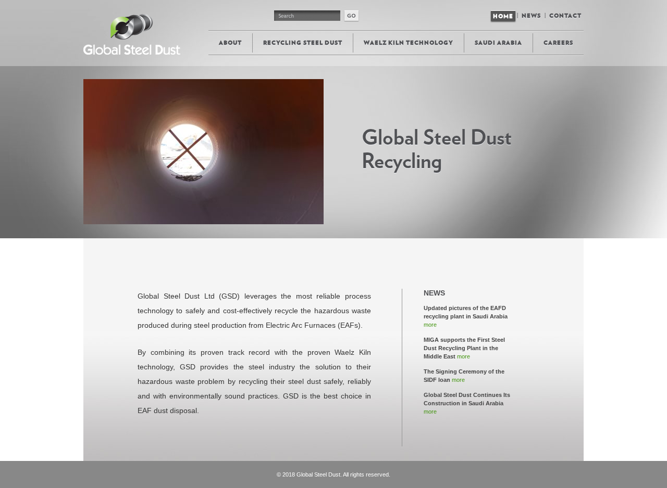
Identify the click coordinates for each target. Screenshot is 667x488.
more (430, 325)
